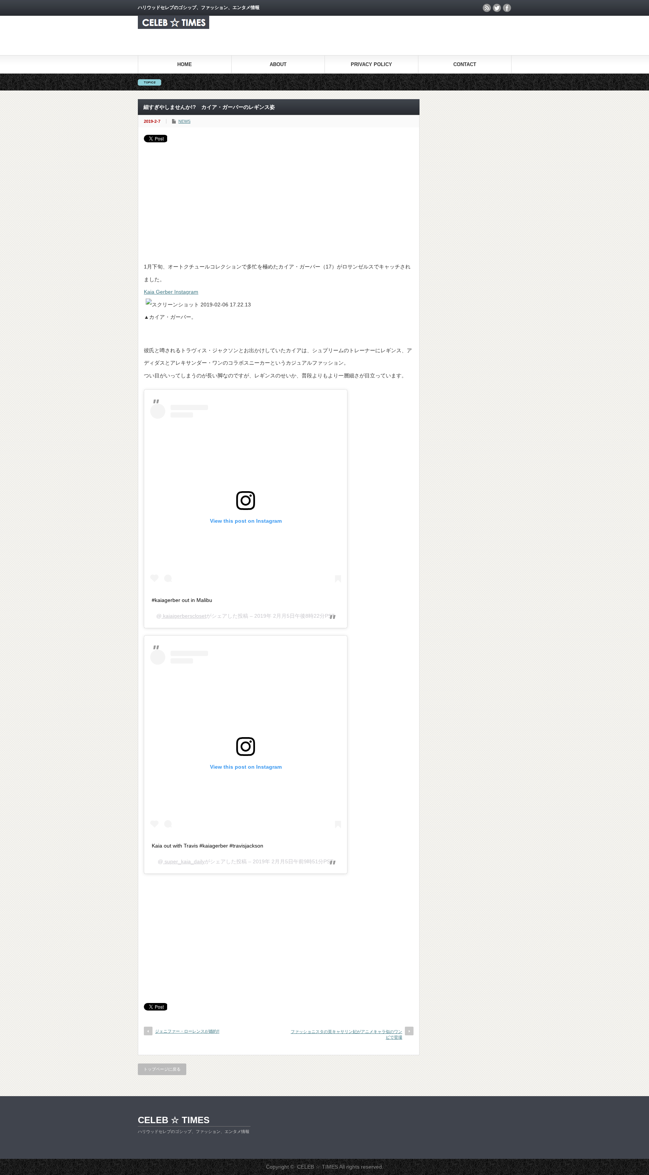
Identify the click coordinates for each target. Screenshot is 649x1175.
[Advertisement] (279, 198)
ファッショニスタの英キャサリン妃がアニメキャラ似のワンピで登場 (346, 1034)
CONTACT (464, 64)
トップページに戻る (162, 1069)
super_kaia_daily (184, 861)
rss (487, 8)
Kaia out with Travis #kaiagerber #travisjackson (207, 846)
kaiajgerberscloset (183, 616)
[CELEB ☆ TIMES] (173, 26)
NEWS (184, 121)
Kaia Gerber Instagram (171, 292)
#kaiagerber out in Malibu (182, 600)
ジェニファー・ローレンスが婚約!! (187, 1031)
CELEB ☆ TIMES (174, 1120)
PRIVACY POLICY (371, 64)
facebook (507, 8)
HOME (184, 64)
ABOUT (278, 64)
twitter (497, 8)
